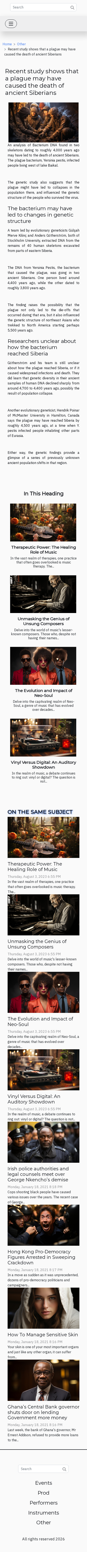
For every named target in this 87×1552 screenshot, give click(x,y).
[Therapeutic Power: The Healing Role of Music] (43, 522)
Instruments (43, 1513)
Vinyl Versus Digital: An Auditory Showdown (43, 765)
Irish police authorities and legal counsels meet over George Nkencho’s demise (38, 1174)
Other (21, 44)
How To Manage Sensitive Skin (43, 1334)
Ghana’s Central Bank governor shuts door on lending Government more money (43, 1412)
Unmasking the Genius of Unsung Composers (43, 621)
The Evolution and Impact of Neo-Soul (43, 693)
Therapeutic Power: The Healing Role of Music (43, 550)
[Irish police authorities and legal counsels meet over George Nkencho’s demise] (43, 1142)
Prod (43, 1493)
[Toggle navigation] (11, 23)
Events (43, 1483)
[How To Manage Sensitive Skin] (43, 1308)
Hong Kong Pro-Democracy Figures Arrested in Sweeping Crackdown (41, 1257)
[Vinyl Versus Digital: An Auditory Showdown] (43, 738)
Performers (44, 1503)
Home (7, 44)
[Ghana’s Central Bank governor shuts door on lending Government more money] (43, 1380)
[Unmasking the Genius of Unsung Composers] (43, 594)
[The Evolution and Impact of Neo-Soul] (43, 666)
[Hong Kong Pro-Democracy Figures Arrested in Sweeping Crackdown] (43, 1225)
